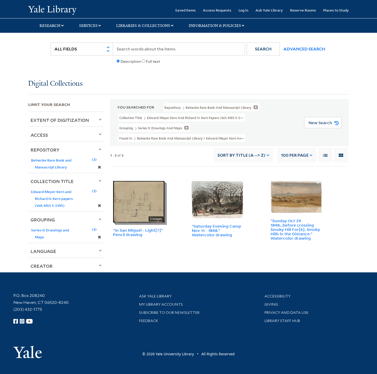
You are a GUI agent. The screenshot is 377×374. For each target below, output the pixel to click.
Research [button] (50, 25)
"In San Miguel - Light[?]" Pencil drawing (138, 232)
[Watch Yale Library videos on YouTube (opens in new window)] (29, 321)
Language (43, 251)
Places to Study (336, 10)
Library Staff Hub (282, 321)
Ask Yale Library (269, 10)
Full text (153, 61)
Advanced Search (304, 49)
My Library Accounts (161, 304)
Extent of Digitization (60, 120)
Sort (241, 155)
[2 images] (138, 201)
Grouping (43, 220)
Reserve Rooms (303, 10)
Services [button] (88, 25)
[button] (263, 49)
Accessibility (277, 296)
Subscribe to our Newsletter (169, 313)
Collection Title (52, 181)
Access (39, 135)
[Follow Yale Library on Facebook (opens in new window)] (15, 321)
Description (131, 61)
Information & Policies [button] (215, 25)
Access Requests (217, 10)
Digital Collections (55, 84)
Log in (243, 10)
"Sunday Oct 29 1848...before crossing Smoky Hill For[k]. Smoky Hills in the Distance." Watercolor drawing (295, 229)
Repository (45, 150)
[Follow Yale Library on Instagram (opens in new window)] (22, 321)
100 (295, 155)
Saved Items (185, 10)
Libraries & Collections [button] (143, 25)
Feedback (148, 321)
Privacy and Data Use (286, 313)
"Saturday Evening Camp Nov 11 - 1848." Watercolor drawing (216, 230)
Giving (271, 304)
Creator (42, 266)
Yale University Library (52, 9)
